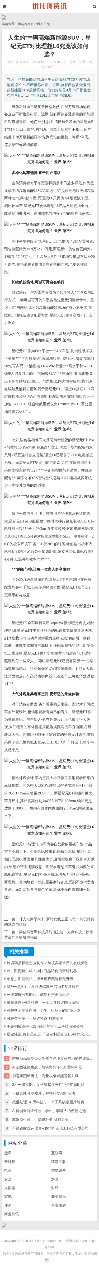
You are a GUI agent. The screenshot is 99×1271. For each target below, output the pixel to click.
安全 (8, 1179)
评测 (8, 1205)
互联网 (56, 1153)
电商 (8, 1170)
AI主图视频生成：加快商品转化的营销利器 (42, 971)
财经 (55, 1188)
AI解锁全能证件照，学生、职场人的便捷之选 (44, 1010)
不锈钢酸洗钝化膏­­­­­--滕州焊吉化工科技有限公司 (45, 1026)
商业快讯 (11, 1214)
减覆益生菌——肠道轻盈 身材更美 (35, 1018)
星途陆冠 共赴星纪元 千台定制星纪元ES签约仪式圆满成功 (51, 1034)
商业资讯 (58, 1196)
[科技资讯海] (49, 6)
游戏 (55, 1179)
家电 (8, 1196)
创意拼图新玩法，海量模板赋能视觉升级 (40, 979)
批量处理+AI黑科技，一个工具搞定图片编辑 (43, 1002)
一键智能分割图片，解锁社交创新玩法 (38, 994)
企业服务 (58, 1205)
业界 (37, 24)
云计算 (9, 1162)
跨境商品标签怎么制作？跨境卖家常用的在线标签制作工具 (51, 963)
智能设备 (58, 1170)
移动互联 (58, 1162)
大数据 (9, 1188)
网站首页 (24, 24)
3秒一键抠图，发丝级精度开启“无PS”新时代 (43, 987)
